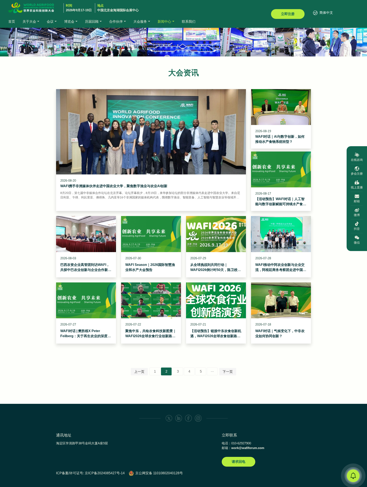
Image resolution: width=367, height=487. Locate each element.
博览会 (69, 21)
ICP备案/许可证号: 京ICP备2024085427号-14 (90, 473)
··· (212, 371)
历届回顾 (92, 21)
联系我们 (188, 21)
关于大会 (29, 21)
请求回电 (238, 461)
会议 (50, 21)
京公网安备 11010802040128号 (159, 473)
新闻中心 (164, 21)
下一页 (228, 371)
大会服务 (140, 21)
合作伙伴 (116, 21)
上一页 (139, 371)
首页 (11, 21)
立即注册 (288, 14)
